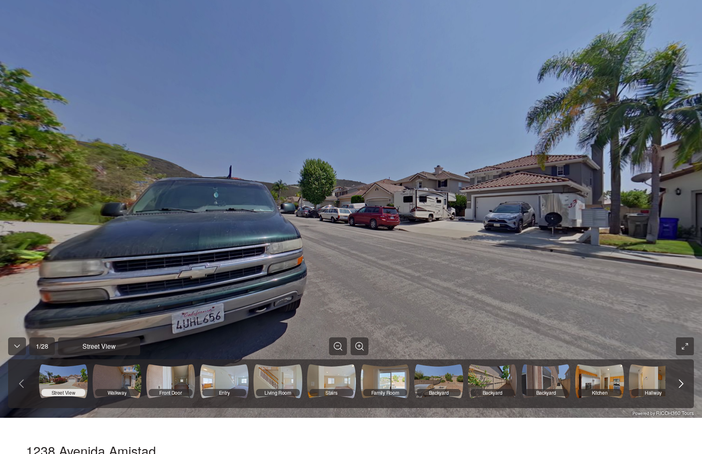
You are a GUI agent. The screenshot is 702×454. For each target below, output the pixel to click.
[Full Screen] (685, 346)
